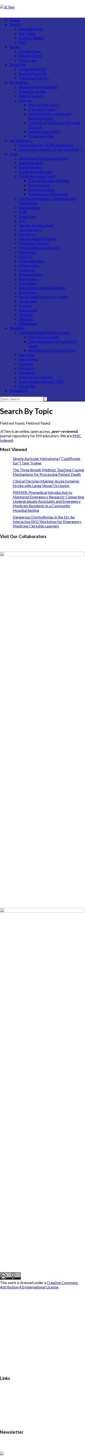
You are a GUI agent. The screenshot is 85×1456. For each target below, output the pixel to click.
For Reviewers (20, 140)
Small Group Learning (36, 377)
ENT (23, 221)
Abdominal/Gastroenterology (43, 158)
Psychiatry (27, 283)
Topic (14, 154)
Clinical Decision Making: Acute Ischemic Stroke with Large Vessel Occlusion (46, 483)
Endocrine (27, 216)
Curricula (26, 354)
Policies (25, 100)
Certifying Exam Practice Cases (44, 332)
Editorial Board (31, 37)
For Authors (19, 82)
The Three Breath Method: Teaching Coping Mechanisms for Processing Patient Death (48, 472)
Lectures (26, 363)
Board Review (30, 167)
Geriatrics (27, 234)
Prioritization (39, 185)
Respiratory (28, 292)
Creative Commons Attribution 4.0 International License (39, 1284)
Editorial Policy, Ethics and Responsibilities (49, 115)
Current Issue (29, 51)
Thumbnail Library (34, 78)
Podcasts (26, 368)
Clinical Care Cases (43, 337)
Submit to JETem (32, 91)
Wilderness (28, 323)
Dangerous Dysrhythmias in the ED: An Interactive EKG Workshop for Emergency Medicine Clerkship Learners (47, 521)
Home (14, 20)
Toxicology (28, 301)
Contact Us (18, 390)
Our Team (27, 33)
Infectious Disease (34, 243)
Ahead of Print (30, 55)
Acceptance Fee (41, 136)
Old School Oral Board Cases (51, 350)
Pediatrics (27, 270)
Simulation (27, 372)
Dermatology (30, 207)
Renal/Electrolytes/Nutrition (42, 287)
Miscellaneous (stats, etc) (39, 247)
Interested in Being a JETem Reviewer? (50, 149)
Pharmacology (30, 274)
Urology (25, 314)
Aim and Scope (31, 29)
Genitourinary (30, 229)
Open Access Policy (44, 131)
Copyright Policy (42, 109)
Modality (17, 328)
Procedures (28, 279)
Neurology (27, 252)
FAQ (22, 42)
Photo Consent (31, 96)
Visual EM (17, 64)
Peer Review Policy (43, 104)
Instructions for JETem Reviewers (46, 145)
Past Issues (28, 60)
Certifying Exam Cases (37, 176)
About (14, 24)
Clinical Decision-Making (48, 180)
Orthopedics (29, 265)
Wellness (26, 319)
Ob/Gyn (25, 256)
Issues (14, 46)
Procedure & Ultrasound (48, 194)
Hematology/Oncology (38, 238)
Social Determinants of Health (43, 296)
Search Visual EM (33, 73)
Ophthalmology (31, 261)
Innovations (28, 359)
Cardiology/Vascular (35, 171)
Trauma (25, 305)
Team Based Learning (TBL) (41, 381)
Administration (31, 162)
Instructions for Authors (38, 87)
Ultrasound (28, 310)
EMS (23, 212)
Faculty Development (36, 225)
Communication (41, 189)
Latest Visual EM (32, 69)
